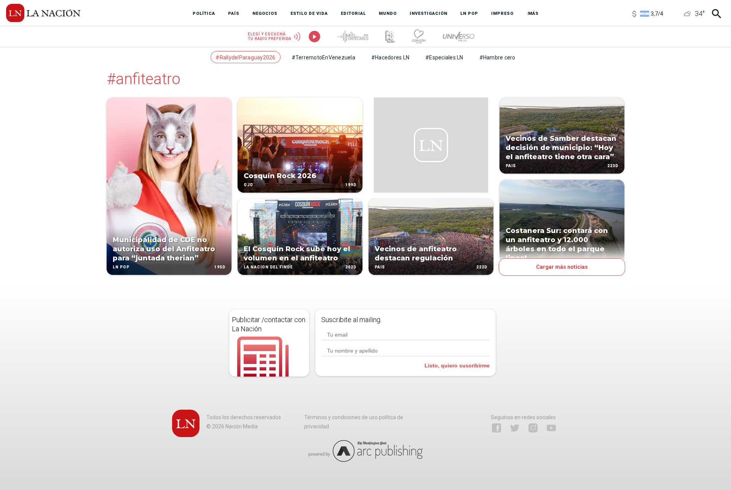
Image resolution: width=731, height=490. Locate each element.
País (380, 267)
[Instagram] (533, 428)
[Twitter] (515, 428)
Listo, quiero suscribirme (457, 365)
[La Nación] (43, 13)
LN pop (121, 267)
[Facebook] (496, 428)
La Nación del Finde (268, 267)
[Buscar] (716, 13)
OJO (248, 185)
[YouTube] (551, 428)
